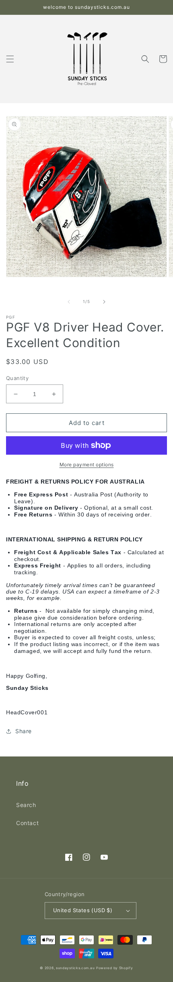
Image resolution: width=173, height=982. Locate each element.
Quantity (17, 378)
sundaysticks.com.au (75, 968)
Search (26, 804)
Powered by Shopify (114, 968)
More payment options (87, 465)
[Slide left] (69, 302)
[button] (10, 59)
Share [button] (23, 731)
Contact (27, 822)
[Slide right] (104, 302)
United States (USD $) (82, 910)
